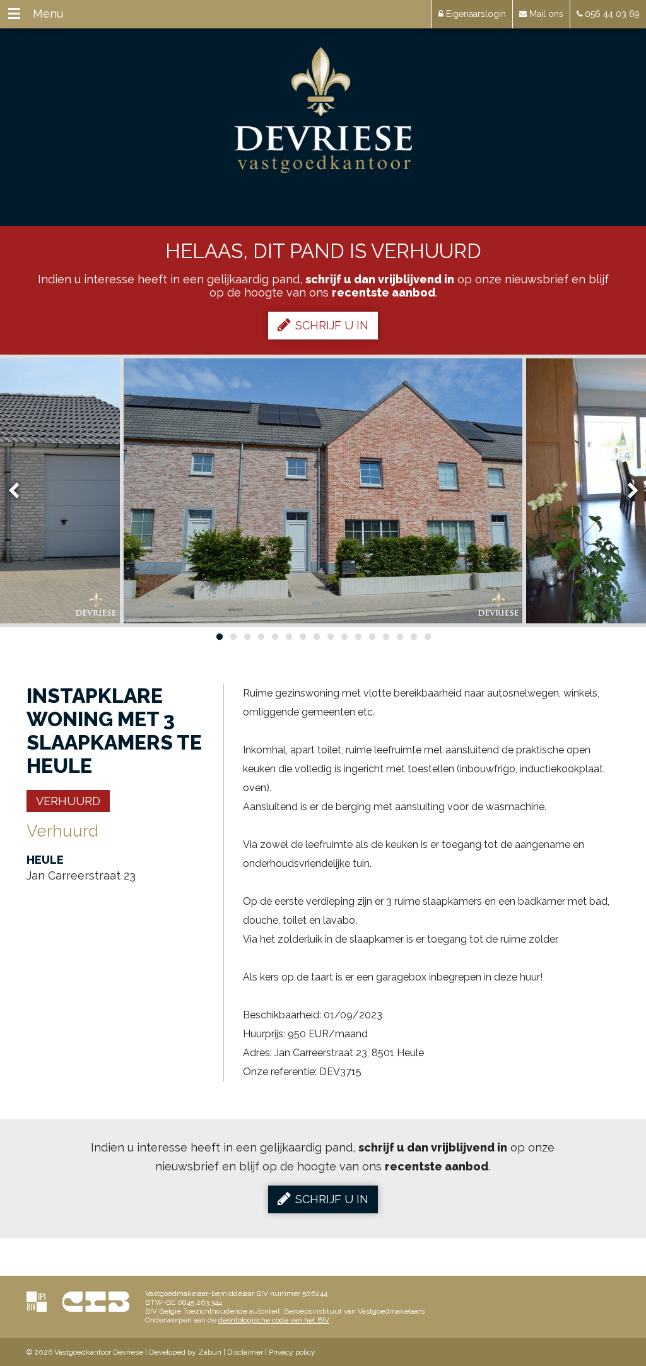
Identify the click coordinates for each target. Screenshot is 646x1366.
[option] (323, 490)
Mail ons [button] (545, 14)
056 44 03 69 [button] (611, 14)
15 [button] (413, 636)
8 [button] (316, 636)
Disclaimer (245, 1352)
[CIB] (95, 1301)
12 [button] (371, 636)
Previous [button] (19, 491)
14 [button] (399, 636)
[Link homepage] (323, 110)
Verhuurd (68, 801)
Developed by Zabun (185, 1352)
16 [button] (427, 636)
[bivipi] (36, 1301)
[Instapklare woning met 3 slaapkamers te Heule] (323, 490)
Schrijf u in (331, 325)
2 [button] (232, 636)
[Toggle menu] (14, 14)
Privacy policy (292, 1352)
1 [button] (219, 636)
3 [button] (246, 636)
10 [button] (343, 636)
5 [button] (274, 636)
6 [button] (288, 636)
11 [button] (357, 636)
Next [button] (627, 491)
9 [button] (330, 636)
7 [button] (302, 636)
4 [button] (260, 636)
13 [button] (385, 636)
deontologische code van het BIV (273, 1320)
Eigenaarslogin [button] (474, 14)
